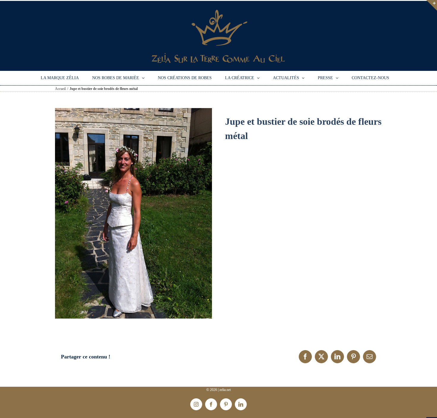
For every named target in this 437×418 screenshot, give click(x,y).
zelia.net (225, 390)
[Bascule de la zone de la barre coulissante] (431, 5)
